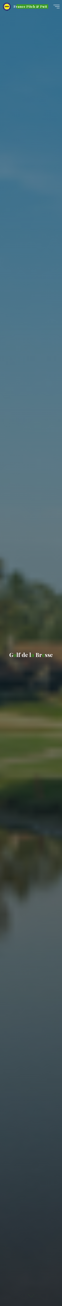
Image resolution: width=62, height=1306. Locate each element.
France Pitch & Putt (30, 6)
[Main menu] (56, 6)
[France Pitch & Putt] (6, 6)
